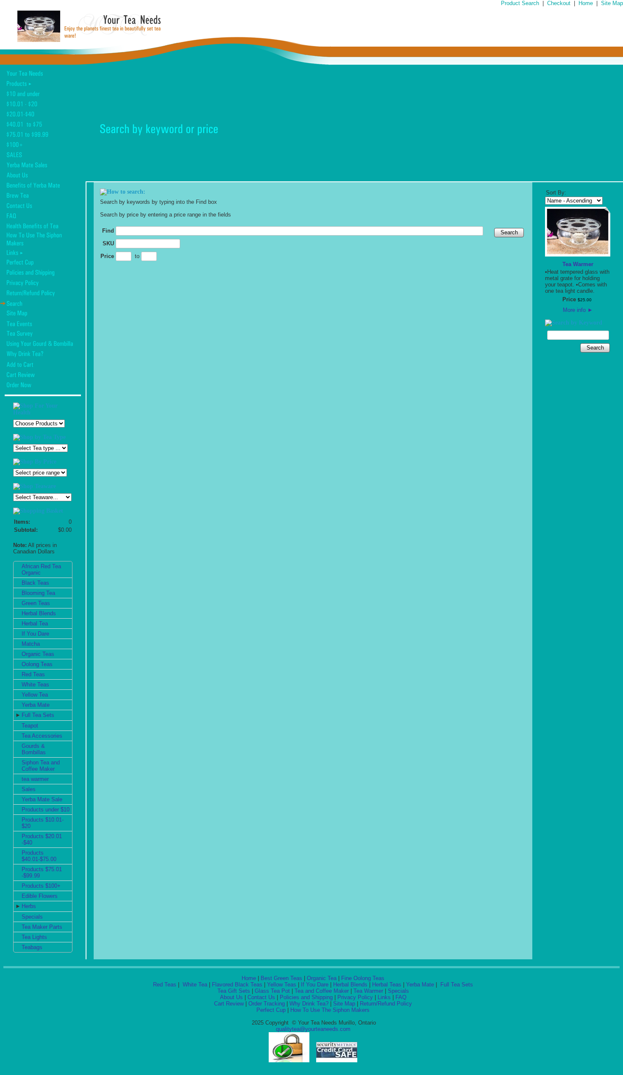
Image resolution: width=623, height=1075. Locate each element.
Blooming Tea (38, 593)
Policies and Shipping (306, 997)
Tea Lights (34, 937)
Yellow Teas (281, 984)
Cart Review (229, 1003)
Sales (29, 789)
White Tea (194, 984)
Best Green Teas (281, 978)
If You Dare (35, 634)
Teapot (30, 725)
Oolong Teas (37, 664)
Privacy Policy (355, 997)
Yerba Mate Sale (42, 799)
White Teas (35, 684)
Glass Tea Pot (272, 991)
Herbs (29, 906)
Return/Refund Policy (386, 1003)
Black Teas (35, 583)
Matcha (31, 644)
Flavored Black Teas (237, 984)
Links (384, 997)
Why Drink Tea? (308, 1003)
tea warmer (35, 779)
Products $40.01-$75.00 (39, 856)
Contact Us (261, 997)
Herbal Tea (35, 623)
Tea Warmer (577, 264)
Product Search (520, 3)
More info (578, 310)
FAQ (400, 997)
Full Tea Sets (38, 715)
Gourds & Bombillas (34, 749)
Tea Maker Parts (42, 927)
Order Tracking (266, 1003)
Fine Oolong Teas (362, 978)
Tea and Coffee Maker (322, 991)
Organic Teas (38, 654)
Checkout (558, 3)
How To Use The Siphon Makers (330, 1010)
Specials (32, 917)
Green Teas (36, 603)
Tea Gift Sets (233, 991)
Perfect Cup (271, 1010)
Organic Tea (322, 978)
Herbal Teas (386, 984)
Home (585, 3)
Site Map (612, 3)
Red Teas (33, 674)
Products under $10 (46, 809)
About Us (231, 997)
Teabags (32, 947)
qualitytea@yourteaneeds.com (313, 1029)
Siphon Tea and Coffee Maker (41, 765)
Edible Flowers (40, 896)
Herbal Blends (39, 613)
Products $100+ (41, 886)
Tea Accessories (42, 736)
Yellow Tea (35, 695)
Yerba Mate (36, 705)
